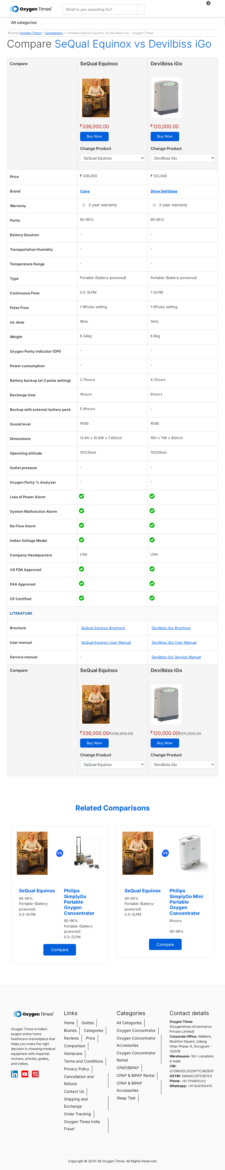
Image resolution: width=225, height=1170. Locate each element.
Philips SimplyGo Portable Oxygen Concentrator (79, 902)
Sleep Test (126, 1098)
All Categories (129, 1022)
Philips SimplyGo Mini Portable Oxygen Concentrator (186, 902)
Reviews (71, 1038)
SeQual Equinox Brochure (103, 628)
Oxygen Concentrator (136, 1030)
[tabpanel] (59, 894)
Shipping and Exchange (76, 1102)
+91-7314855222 (193, 1081)
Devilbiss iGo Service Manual (176, 657)
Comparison (54, 33)
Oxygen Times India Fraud (82, 1125)
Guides (87, 1022)
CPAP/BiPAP (128, 1067)
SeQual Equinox (37, 890)
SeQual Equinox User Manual (106, 642)
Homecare (73, 1053)
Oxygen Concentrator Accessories (136, 1042)
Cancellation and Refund (79, 1080)
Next (216, 896)
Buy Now (94, 136)
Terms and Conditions (83, 1061)
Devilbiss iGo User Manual (174, 642)
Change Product (95, 148)
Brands (70, 1030)
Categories (93, 1030)
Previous (8, 896)
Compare (59, 949)
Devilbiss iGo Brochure (171, 628)
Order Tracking (77, 1114)
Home (69, 1022)
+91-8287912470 (200, 1086)
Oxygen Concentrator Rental (136, 1056)
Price (90, 1038)
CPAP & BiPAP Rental (135, 1075)
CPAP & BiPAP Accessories (129, 1087)
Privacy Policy (76, 1068)
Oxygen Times (30, 33)
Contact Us (74, 1091)
